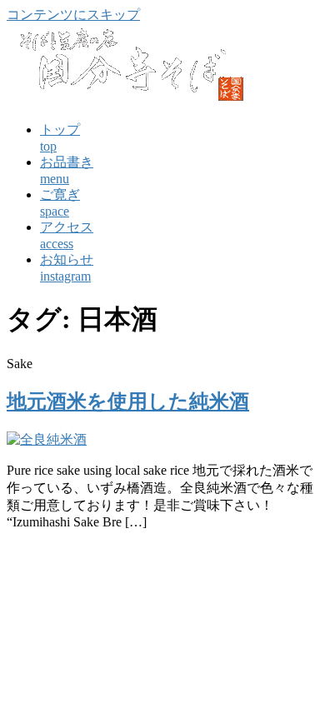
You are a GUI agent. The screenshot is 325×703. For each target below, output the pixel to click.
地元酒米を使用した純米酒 (128, 401)
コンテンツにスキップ (73, 14)
